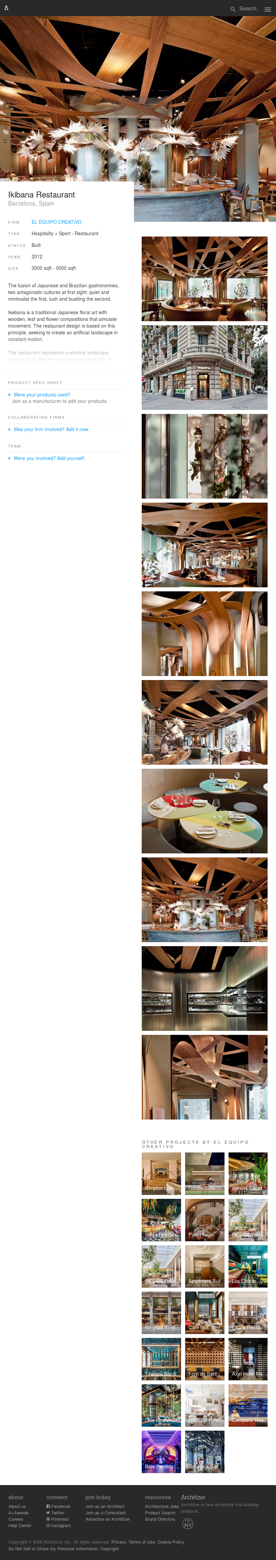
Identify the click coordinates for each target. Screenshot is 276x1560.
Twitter (57, 1512)
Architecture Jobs (162, 1506)
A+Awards (18, 1512)
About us (17, 1506)
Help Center (19, 1525)
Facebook (60, 1506)
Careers (16, 1519)
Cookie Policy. (171, 1541)
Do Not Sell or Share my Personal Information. (53, 1548)
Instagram (60, 1525)
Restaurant (86, 233)
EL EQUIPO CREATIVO (56, 221)
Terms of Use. (142, 1541)
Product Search (160, 1512)
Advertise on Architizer (107, 1519)
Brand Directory (160, 1519)
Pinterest (59, 1519)
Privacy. (119, 1541)
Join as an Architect (105, 1506)
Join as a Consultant (105, 1512)
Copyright (109, 1548)
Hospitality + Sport (51, 233)
